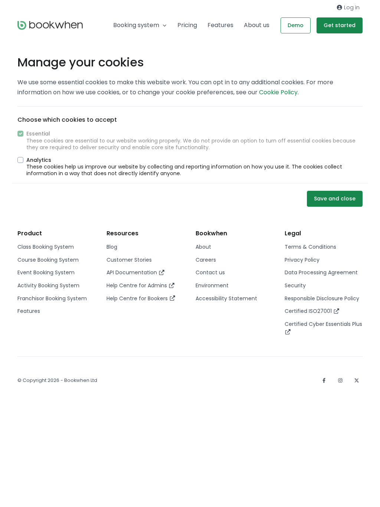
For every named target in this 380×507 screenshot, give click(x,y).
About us (256, 25)
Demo (296, 25)
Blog (112, 247)
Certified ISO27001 (309, 311)
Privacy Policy (302, 260)
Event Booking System (46, 272)
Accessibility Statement (226, 298)
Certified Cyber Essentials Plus (323, 324)
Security (295, 285)
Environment (212, 285)
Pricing (187, 25)
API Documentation (132, 272)
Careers (206, 260)
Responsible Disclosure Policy (322, 298)
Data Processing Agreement (321, 272)
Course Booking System (48, 260)
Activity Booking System (48, 285)
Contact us (210, 272)
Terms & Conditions (310, 247)
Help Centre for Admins (137, 285)
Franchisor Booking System (52, 298)
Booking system (136, 25)
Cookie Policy (278, 92)
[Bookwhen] (50, 25)
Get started (340, 25)
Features (220, 25)
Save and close (335, 198)
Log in (351, 7)
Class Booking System (45, 247)
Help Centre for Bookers (138, 298)
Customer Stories (129, 260)
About (203, 247)
